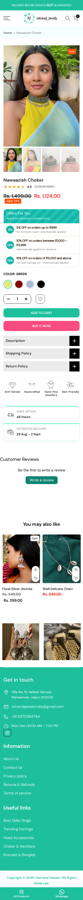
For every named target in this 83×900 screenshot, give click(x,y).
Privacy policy (15, 776)
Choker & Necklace (19, 846)
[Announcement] (41, 5)
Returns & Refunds (19, 784)
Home (7, 32)
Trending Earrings (18, 829)
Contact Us (12, 767)
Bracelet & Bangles (19, 854)
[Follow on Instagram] (7, 733)
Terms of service (17, 793)
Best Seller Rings (17, 820)
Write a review (42, 480)
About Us (11, 758)
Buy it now (41, 326)
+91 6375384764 (26, 716)
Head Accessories (18, 837)
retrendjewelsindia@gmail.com (38, 706)
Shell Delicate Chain (58, 589)
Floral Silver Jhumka (17, 589)
